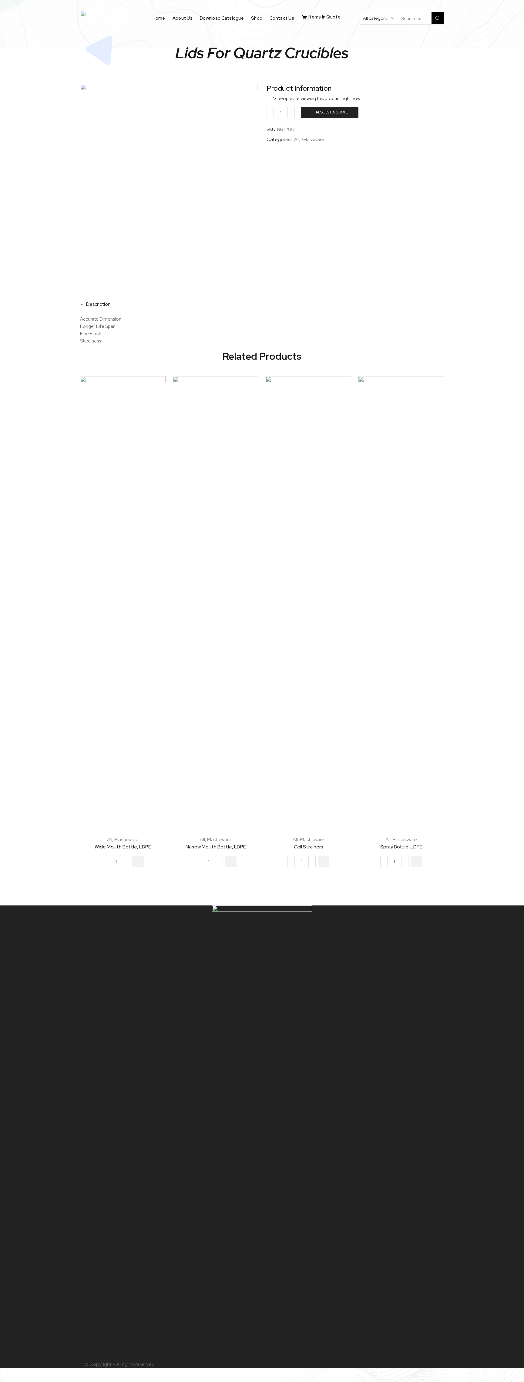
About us (183, 18)
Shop (256, 18)
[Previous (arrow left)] (0, 1379)
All (296, 139)
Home (159, 18)
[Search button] (438, 18)
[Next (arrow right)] (2, 1379)
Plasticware (126, 839)
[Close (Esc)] (0, 1373)
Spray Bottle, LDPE (401, 847)
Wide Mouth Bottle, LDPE (123, 847)
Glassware (313, 139)
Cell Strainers (308, 847)
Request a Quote (332, 112)
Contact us (282, 18)
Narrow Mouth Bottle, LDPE (216, 847)
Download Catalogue (222, 18)
